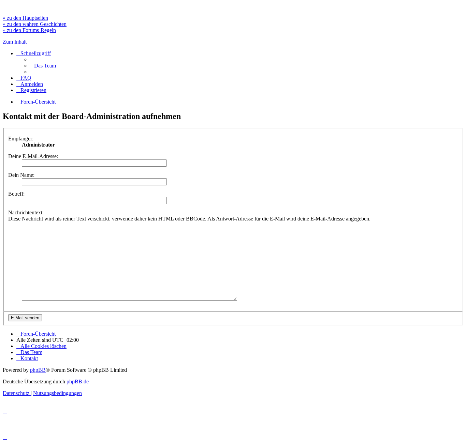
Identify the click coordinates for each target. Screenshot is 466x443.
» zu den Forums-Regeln (29, 30)
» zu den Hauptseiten (25, 18)
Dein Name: (21, 175)
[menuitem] (43, 65)
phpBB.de (78, 381)
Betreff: (16, 194)
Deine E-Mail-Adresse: (33, 156)
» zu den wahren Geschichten (35, 24)
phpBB (38, 370)
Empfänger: (20, 138)
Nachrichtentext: (26, 212)
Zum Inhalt (15, 42)
